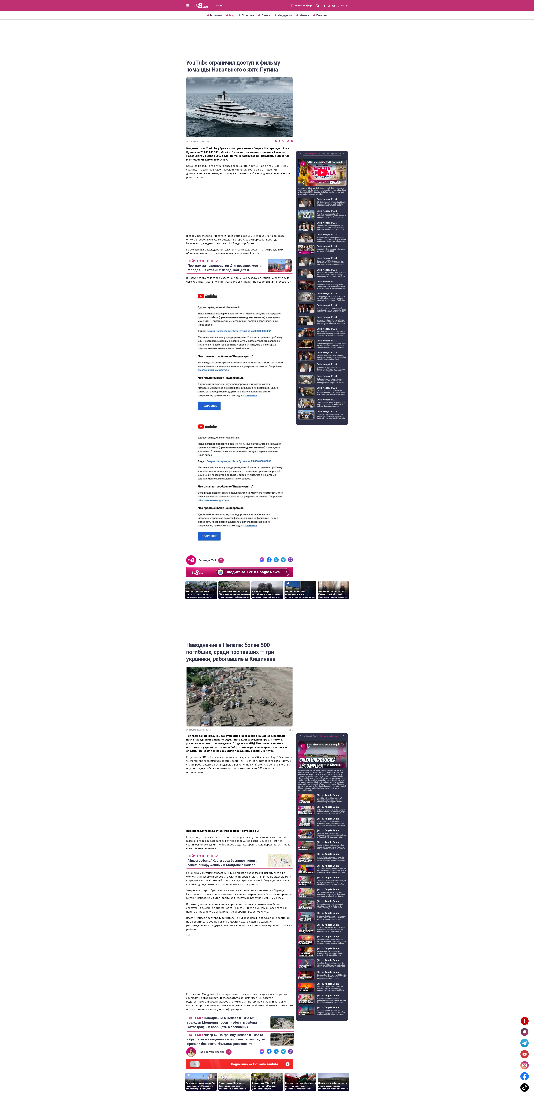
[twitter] (283, 141)
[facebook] (279, 141)
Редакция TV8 (207, 560)
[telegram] (287, 141)
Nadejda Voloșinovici (211, 1052)
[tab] (312, 154)
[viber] (292, 141)
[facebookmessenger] (276, 141)
